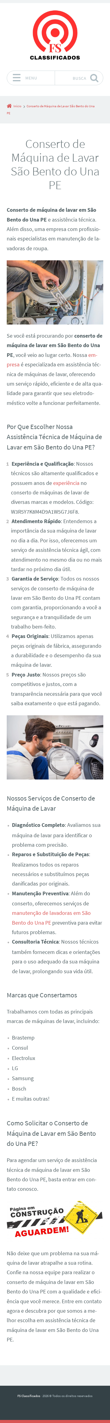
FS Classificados (28, 1396)
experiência (66, 483)
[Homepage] (55, 37)
